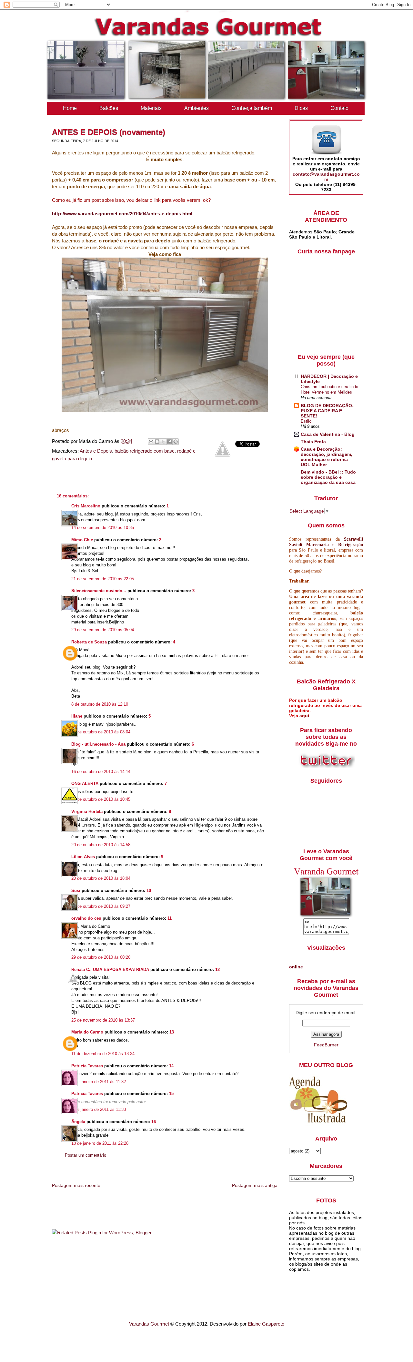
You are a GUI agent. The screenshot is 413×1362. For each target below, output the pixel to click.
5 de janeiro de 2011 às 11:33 (98, 1109)
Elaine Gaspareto (266, 1324)
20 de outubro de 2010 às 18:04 (100, 878)
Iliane (76, 716)
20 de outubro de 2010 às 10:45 (100, 799)
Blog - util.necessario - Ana (98, 744)
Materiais (151, 108)
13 (171, 1032)
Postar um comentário (85, 1155)
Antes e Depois (96, 451)
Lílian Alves (83, 856)
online (296, 966)
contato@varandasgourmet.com (326, 176)
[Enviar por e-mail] (151, 441)
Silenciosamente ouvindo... (98, 590)
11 (169, 918)
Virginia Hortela (87, 811)
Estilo (306, 421)
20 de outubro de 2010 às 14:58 (100, 844)
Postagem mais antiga (254, 1185)
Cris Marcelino (85, 506)
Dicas (301, 108)
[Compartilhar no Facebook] (169, 441)
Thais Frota (313, 441)
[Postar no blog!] (157, 441)
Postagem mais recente (76, 1185)
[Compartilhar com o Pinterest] (175, 441)
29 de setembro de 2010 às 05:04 (102, 629)
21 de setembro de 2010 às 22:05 (102, 578)
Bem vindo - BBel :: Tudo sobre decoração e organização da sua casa (328, 477)
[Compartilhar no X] (163, 441)
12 (217, 969)
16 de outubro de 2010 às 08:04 (100, 732)
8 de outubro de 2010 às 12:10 (99, 704)
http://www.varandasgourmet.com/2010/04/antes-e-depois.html (122, 213)
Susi (75, 890)
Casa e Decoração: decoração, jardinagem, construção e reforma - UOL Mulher (326, 456)
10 (148, 890)
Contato (339, 108)
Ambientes (196, 108)
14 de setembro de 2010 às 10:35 (102, 527)
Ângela (78, 1121)
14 (171, 1065)
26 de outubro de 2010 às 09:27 (100, 906)
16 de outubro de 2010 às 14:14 (100, 771)
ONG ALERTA (84, 783)
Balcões (108, 108)
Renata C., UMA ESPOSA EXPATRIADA (110, 969)
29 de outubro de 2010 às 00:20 (100, 957)
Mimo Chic (82, 539)
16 (153, 1121)
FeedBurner (326, 1044)
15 (171, 1093)
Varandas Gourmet (149, 1324)
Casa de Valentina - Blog (328, 434)
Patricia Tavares (87, 1065)
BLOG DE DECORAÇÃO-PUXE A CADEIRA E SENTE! (327, 410)
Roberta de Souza (89, 642)
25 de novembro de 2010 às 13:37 (103, 1020)
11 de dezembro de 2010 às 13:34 (103, 1053)
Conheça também (251, 108)
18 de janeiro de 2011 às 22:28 (99, 1143)
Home (70, 108)
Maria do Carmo (87, 1032)
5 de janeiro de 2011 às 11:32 (98, 1081)
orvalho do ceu (86, 918)
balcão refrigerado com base (145, 451)
